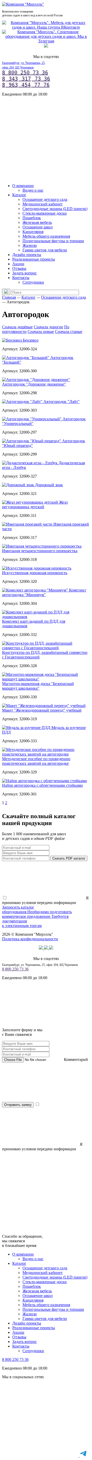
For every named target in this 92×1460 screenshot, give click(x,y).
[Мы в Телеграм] (46, 41)
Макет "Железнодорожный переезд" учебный (42, 710)
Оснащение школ (37, 227)
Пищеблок (31, 218)
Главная (9, 297)
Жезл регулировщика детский (35, 504)
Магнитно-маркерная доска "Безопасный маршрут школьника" (38, 685)
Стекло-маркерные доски (44, 213)
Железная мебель (37, 222)
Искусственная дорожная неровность (34, 573)
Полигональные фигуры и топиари (53, 241)
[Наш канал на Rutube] (46, 46)
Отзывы (19, 268)
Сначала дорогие (48, 327)
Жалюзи (29, 245)
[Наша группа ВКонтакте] (46, 27)
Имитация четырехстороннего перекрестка (39, 551)
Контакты (20, 277)
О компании (23, 185)
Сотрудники (33, 282)
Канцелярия (32, 231)
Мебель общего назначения (46, 236)
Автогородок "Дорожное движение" (34, 384)
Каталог (19, 195)
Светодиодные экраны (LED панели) (54, 208)
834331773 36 (26, 79)
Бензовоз (30, 340)
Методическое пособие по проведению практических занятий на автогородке (36, 761)
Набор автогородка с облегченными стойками (42, 785)
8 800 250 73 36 (25, 72)
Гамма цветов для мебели (44, 250)
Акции (18, 264)
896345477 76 (26, 85)
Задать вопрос (24, 273)
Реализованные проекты (33, 259)
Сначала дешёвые (17, 327)
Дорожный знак (49, 485)
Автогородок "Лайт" (61, 401)
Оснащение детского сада (44, 199)
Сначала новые (41, 331)
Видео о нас (32, 190)
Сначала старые (68, 331)
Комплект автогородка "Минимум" (44, 592)
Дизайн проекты (26, 254)
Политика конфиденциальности (30, 939)
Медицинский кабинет (42, 204)
